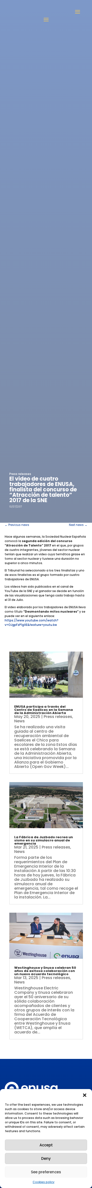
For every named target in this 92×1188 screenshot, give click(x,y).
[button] (84, 1095)
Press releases (20, 474)
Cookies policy (43, 1182)
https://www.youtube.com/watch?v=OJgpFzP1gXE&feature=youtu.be (31, 622)
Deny (46, 1158)
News (19, 721)
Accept (46, 1145)
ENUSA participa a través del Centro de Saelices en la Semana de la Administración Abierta (43, 709)
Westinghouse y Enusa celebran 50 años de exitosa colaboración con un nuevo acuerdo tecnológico (45, 970)
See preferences (46, 1172)
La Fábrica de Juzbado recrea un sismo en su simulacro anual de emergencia (43, 840)
